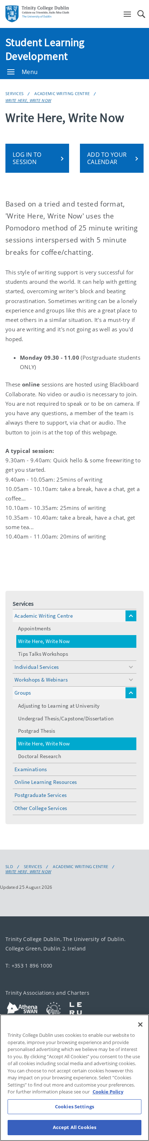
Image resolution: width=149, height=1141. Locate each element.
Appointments (34, 628)
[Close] (140, 1024)
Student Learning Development (45, 49)
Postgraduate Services (40, 795)
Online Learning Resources (45, 781)
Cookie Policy (108, 1091)
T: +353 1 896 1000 (28, 965)
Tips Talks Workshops (43, 653)
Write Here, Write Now (28, 100)
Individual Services (36, 666)
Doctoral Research (39, 756)
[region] (74, 1077)
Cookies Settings (74, 1106)
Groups (22, 692)
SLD (9, 866)
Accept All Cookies (74, 1127)
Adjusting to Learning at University (59, 705)
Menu (30, 72)
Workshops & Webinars (41, 679)
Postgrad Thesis (36, 730)
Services (14, 93)
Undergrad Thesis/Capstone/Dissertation (66, 718)
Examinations (30, 769)
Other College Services (40, 808)
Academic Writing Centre (62, 93)
